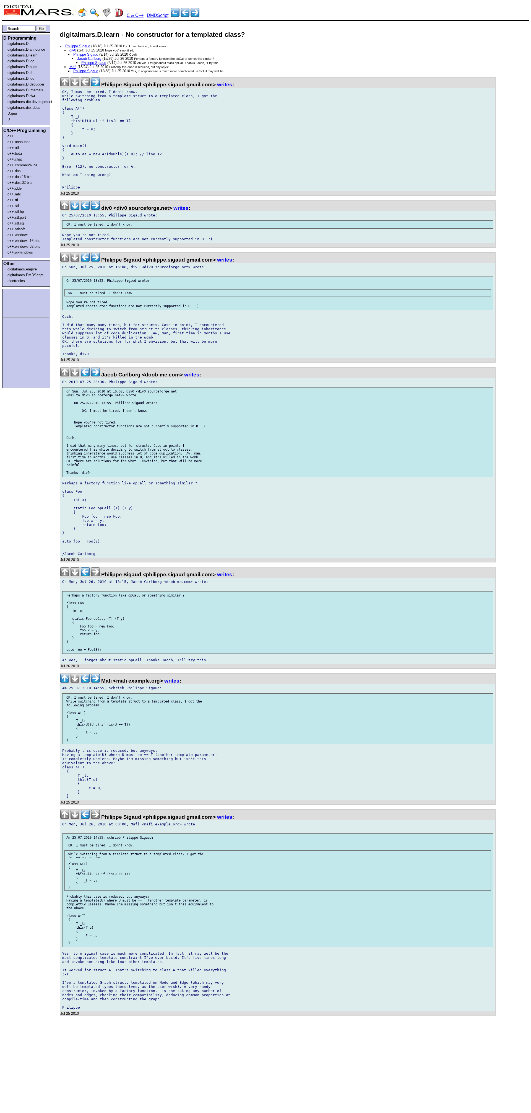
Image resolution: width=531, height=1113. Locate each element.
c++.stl (13, 206)
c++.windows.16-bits (23, 241)
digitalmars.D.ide (20, 78)
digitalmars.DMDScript (25, 275)
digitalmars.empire (22, 269)
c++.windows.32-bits (23, 246)
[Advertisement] (20, 302)
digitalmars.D (17, 44)
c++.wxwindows (20, 252)
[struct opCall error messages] (185, 15)
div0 (72, 50)
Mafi (72, 67)
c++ (10, 136)
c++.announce (18, 142)
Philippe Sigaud (77, 46)
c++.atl (13, 148)
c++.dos (14, 171)
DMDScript (157, 15)
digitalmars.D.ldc (20, 61)
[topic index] (175, 15)
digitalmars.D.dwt (21, 96)
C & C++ (135, 15)
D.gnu (12, 113)
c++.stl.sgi (16, 223)
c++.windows (17, 235)
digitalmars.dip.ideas (23, 107)
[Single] (195, 15)
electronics (16, 281)
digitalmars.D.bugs (22, 67)
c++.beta (14, 153)
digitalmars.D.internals (25, 90)
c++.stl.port (16, 217)
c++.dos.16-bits (20, 177)
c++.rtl (12, 200)
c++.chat (14, 159)
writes (224, 84)
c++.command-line (22, 165)
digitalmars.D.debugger (25, 84)
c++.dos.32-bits (20, 182)
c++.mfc (14, 194)
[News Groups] (106, 15)
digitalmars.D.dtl (20, 73)
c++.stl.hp (15, 212)
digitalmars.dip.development (27, 102)
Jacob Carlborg (89, 58)
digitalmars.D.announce (26, 49)
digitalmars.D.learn (22, 55)
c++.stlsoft (16, 229)
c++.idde (14, 188)
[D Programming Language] (118, 15)
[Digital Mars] (82, 15)
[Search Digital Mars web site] (94, 15)
